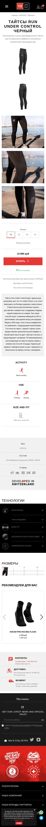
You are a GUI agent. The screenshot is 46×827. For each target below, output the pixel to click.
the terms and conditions (21, 725)
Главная (14, 15)
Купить (23, 261)
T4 (35, 235)
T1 (11, 235)
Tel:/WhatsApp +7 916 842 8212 (26, 661)
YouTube (38, 739)
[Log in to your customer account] (38, 7)
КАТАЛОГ (23, 15)
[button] (41, 617)
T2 (19, 235)
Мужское (31, 15)
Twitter (32, 739)
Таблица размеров (23, 243)
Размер (23, 229)
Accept (19, 823)
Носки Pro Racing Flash (23, 632)
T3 (27, 235)
